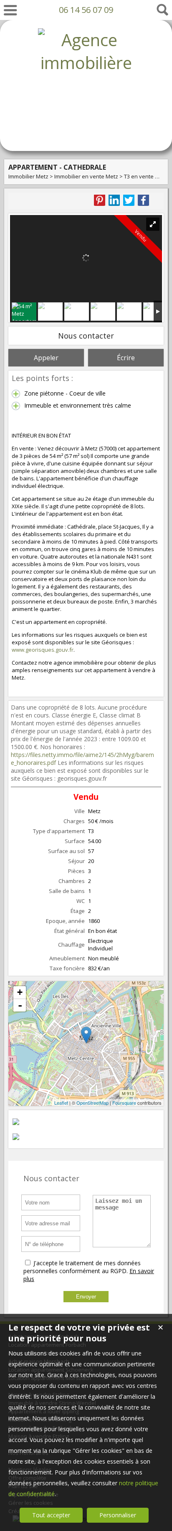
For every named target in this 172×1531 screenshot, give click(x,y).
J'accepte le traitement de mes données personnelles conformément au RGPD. (82, 1267)
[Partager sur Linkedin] (114, 200)
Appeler (46, 357)
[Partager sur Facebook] (143, 200)
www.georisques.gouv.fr (42, 649)
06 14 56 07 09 (86, 9)
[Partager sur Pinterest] (99, 200)
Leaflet (61, 1102)
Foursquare (124, 1102)
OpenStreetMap (92, 1102)
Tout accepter (51, 1515)
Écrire (126, 357)
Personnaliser (117, 1515)
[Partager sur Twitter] (128, 200)
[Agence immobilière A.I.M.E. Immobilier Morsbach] (86, 131)
